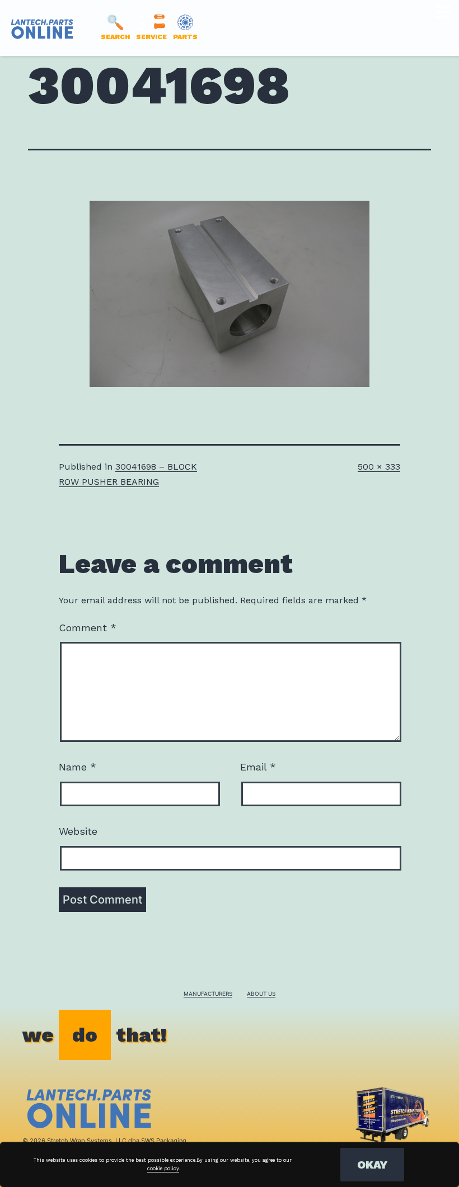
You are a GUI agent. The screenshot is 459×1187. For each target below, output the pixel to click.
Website (78, 831)
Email (258, 767)
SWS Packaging (163, 1141)
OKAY (372, 1164)
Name (77, 767)
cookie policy (163, 1168)
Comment (87, 627)
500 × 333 (379, 466)
